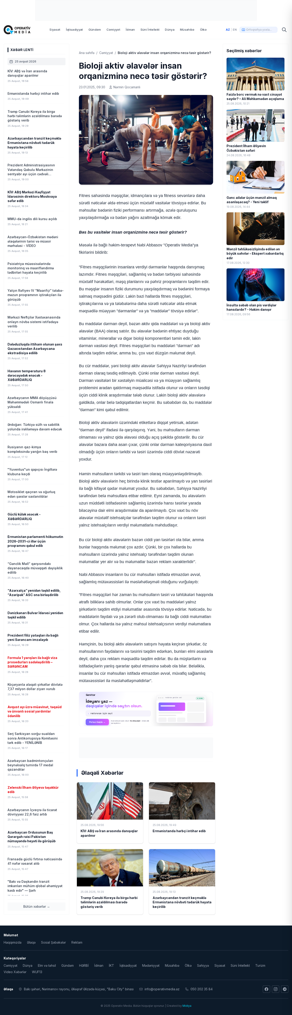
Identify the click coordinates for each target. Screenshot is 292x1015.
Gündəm (95, 29)
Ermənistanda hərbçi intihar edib (179, 831)
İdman (130, 29)
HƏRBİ (84, 965)
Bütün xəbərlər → (36, 906)
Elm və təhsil (47, 965)
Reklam (76, 942)
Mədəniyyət (150, 965)
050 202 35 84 (201, 989)
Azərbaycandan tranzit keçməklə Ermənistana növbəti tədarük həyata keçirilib (182, 902)
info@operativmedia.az (162, 989)
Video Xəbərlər (15, 972)
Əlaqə (31, 942)
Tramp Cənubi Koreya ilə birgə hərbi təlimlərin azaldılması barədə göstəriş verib (109, 902)
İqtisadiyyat (74, 29)
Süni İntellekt (150, 29)
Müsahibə (187, 29)
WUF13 (37, 972)
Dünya (170, 29)
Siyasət (55, 29)
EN (235, 29)
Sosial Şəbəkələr (53, 942)
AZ (228, 29)
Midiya (186, 1005)
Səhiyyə (203, 965)
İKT (111, 965)
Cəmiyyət (113, 29)
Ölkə (203, 29)
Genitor (146, 709)
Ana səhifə (86, 53)
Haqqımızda (12, 942)
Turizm (260, 965)
